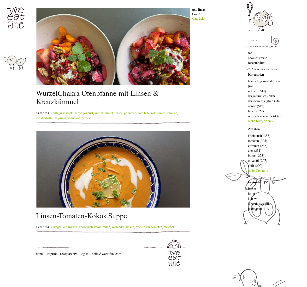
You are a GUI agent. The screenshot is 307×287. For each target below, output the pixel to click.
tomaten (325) (257, 140)
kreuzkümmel (103, 113)
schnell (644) (257, 91)
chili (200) (255, 165)
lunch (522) (256, 111)
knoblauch (86, 227)
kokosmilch (102, 227)
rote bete (144, 113)
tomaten (156, 227)
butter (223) (256, 155)
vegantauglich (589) (261, 96)
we (250, 53)
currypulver (59, 227)
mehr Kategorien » (260, 120)
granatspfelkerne (70, 113)
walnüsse (73, 118)
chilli (54, 113)
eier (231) (254, 150)
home (39, 253)
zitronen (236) (257, 145)
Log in (84, 253)
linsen (118, 113)
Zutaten (254, 128)
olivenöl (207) (257, 160)
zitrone (86, 118)
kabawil (253, 198)
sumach (172, 113)
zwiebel (169, 227)
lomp (251, 193)
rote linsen (158, 113)
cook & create (257, 58)
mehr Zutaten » (258, 170)
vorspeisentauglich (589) (265, 101)
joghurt (88, 113)
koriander (118, 227)
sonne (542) (256, 106)
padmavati (255, 208)
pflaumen (130, 113)
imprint (52, 253)
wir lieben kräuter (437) (264, 116)
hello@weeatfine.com (106, 253)
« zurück (198, 18)
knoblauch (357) (259, 135)
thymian (60, 118)
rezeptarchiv (256, 62)
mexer (252, 188)
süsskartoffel (44, 118)
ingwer (72, 227)
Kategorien (256, 74)
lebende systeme (259, 203)
